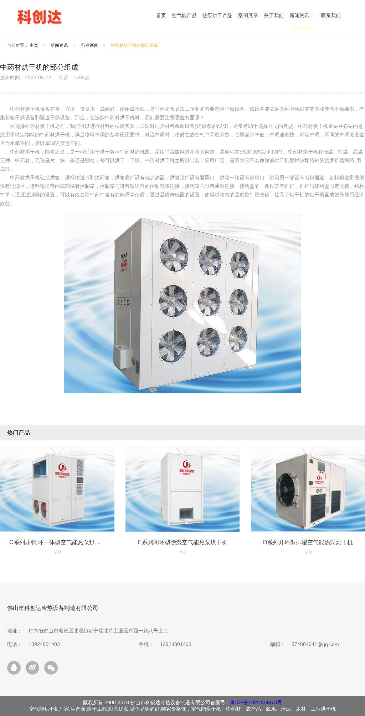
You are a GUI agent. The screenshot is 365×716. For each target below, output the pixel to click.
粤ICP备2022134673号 (256, 702)
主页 (34, 45)
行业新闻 (89, 45)
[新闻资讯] (302, 17)
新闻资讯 (60, 45)
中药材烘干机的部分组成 (134, 45)
